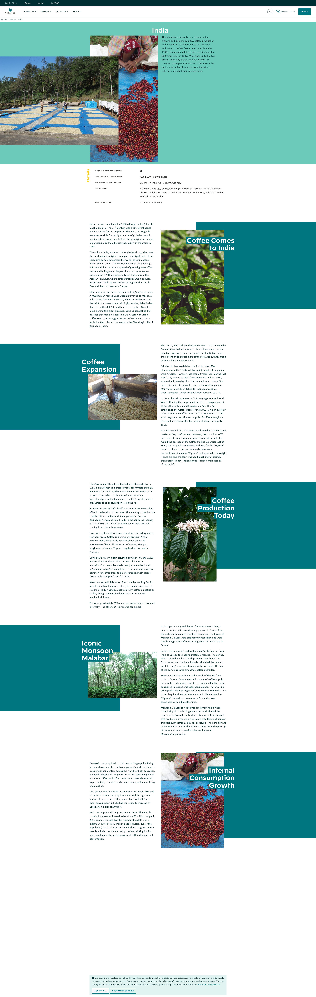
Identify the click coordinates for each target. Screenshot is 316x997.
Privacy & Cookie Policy (209, 984)
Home (4, 19)
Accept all (100, 991)
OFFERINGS (28, 11)
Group (28, 3)
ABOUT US (61, 11)
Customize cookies (123, 991)
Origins (12, 19)
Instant (41, 3)
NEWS (76, 11)
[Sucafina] (10, 11)
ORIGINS (45, 11)
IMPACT (55, 3)
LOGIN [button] (304, 11)
